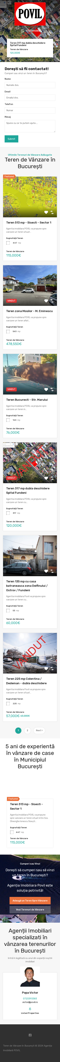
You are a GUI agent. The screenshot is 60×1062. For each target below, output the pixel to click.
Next (39, 730)
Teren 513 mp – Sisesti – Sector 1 (28, 222)
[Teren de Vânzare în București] (30, 24)
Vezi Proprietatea (30, 209)
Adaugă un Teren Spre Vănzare (30, 900)
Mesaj (8, 117)
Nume (8, 79)
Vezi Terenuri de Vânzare (30, 909)
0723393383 (33, 31)
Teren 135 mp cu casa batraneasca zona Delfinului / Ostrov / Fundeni (27, 586)
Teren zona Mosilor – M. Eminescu (29, 311)
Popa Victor (30, 992)
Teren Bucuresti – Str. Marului (27, 399)
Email (7, 92)
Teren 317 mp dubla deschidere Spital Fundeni (27, 44)
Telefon (9, 104)
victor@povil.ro (30, 1002)
